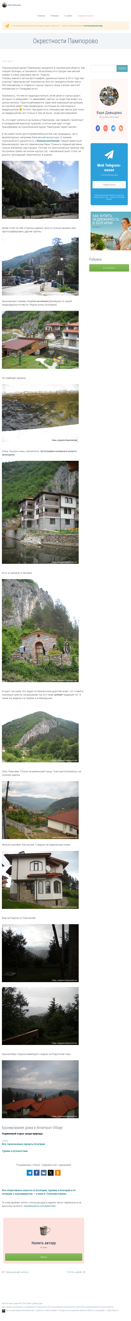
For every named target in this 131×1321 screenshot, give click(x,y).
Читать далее (74, 1272)
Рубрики (55, 15)
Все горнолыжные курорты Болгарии (23, 1144)
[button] (29, 1173)
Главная (41, 15)
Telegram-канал (85, 15)
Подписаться (109, 184)
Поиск (122, 68)
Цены (5, 1140)
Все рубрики (109, 268)
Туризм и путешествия (15, 1151)
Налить (43, 1257)
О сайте (68, 15)
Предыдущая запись (17, 1272)
